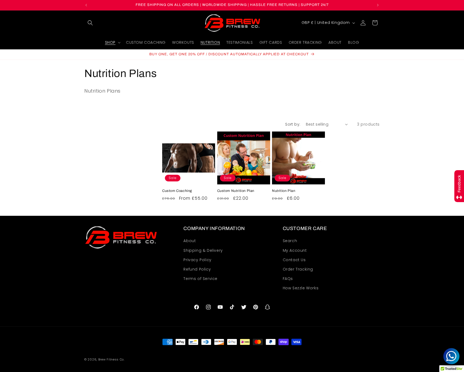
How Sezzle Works (301, 288)
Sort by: (292, 124)
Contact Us (294, 259)
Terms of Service (200, 278)
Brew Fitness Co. (111, 360)
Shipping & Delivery (203, 250)
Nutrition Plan (283, 191)
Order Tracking (298, 269)
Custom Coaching (177, 191)
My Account (295, 250)
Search (290, 241)
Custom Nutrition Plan (236, 191)
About (189, 241)
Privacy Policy (197, 259)
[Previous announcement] (86, 5)
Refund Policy (197, 269)
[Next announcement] (378, 5)
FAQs (288, 278)
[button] (90, 23)
